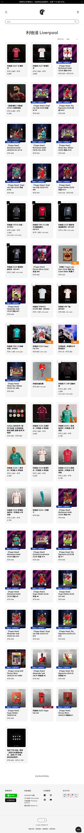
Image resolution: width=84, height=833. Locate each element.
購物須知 (31, 829)
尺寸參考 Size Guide (31, 798)
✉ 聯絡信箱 (11, 800)
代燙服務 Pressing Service (30, 802)
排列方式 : (61, 39)
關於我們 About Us (31, 806)
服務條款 (45, 829)
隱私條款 (52, 829)
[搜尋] (75, 22)
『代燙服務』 (54, 2)
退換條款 (38, 829)
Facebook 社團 (29, 795)
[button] (6, 12)
